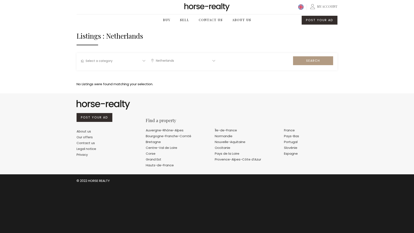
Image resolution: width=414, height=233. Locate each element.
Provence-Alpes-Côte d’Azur (238, 159)
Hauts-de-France (160, 165)
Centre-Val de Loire (161, 147)
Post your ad (319, 20)
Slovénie (290, 147)
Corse (150, 153)
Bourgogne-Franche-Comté (168, 136)
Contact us (86, 143)
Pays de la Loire (227, 153)
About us (84, 131)
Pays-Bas (291, 136)
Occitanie (222, 147)
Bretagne (153, 142)
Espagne (291, 153)
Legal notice (86, 148)
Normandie (223, 136)
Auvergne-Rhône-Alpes (164, 130)
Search (313, 60)
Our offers (85, 137)
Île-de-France (226, 130)
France (289, 130)
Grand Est (153, 159)
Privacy (82, 154)
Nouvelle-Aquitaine (230, 142)
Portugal (291, 142)
